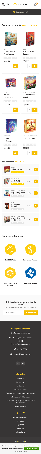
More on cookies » (21, 451)
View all (19, 161)
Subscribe (32, 313)
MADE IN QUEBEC (28, 265)
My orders (20, 421)
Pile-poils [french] (29, 138)
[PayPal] (24, 442)
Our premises (20, 382)
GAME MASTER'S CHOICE (8, 266)
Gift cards (20, 386)
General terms (20, 406)
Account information (20, 417)
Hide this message (32, 449)
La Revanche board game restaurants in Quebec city (20, 402)
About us (20, 378)
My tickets (20, 425)
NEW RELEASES (7, 242)
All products (20, 432)
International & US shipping (20, 397)
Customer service (20, 389)
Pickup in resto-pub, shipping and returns (20, 393)
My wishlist (20, 428)
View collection (30, 25)
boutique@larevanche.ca (22, 354)
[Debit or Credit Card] (17, 442)
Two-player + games (29, 242)
